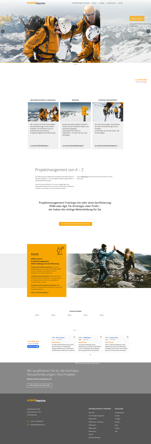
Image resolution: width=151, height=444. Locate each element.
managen (101, 3)
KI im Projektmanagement (96, 416)
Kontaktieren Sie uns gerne (39, 385)
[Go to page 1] (90, 354)
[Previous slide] (3, 31)
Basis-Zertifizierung (94, 437)
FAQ (116, 431)
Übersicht (92, 412)
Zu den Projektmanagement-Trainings (75, 224)
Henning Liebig (114, 337)
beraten (94, 3)
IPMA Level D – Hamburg (96, 422)
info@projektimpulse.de (38, 425)
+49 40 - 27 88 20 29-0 (37, 421)
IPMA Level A (92, 431)
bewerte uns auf (32, 346)
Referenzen (84, 177)
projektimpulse (111, 3)
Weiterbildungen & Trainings (80, 3)
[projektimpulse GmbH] (36, 3)
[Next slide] (148, 31)
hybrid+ (91, 434)
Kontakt (120, 3)
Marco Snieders (61, 337)
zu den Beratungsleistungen (49, 38)
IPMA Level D (92, 419)
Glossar (117, 428)
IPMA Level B (92, 428)
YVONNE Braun (87, 337)
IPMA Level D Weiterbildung (39, 292)
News (116, 425)
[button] (74, 64)
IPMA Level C (92, 425)
